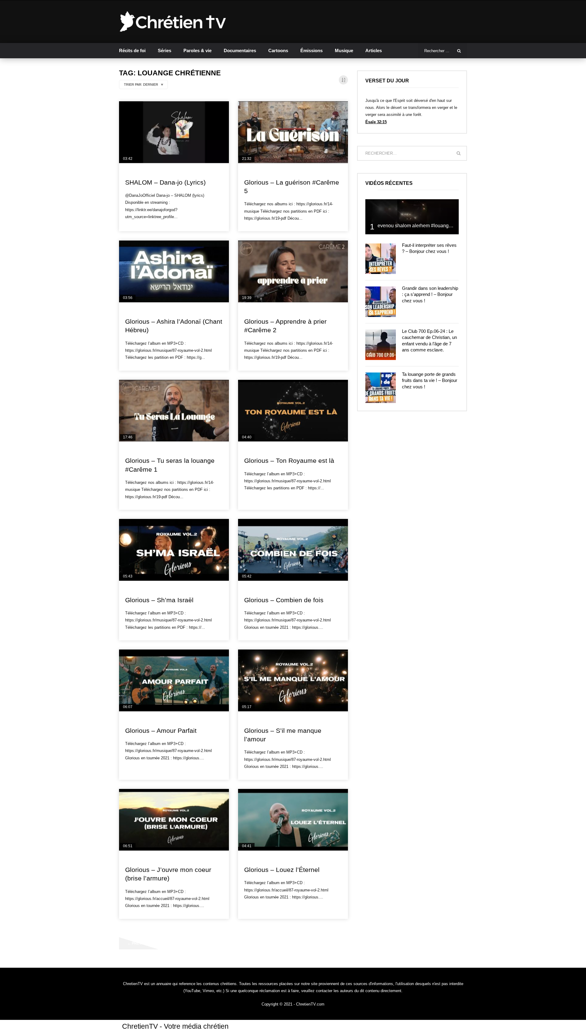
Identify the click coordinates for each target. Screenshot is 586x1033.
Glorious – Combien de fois (284, 599)
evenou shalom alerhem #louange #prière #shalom (433, 225)
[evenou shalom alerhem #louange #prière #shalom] (412, 216)
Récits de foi (132, 50)
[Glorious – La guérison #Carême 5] (293, 132)
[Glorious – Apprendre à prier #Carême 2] (293, 271)
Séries (164, 50)
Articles (373, 50)
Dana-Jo (133, 172)
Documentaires (240, 50)
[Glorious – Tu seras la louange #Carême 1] (174, 411)
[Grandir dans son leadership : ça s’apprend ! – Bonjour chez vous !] (380, 301)
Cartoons (278, 50)
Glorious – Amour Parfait (161, 730)
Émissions (311, 50)
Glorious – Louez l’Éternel (282, 869)
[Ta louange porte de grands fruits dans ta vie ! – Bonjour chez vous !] (380, 388)
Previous (139, 943)
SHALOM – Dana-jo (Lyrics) (165, 182)
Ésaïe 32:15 (376, 122)
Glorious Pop (258, 172)
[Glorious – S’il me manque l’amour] (293, 680)
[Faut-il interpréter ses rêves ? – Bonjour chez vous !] (380, 258)
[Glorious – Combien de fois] (293, 550)
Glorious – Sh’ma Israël (159, 599)
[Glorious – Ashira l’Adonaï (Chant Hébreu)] (174, 271)
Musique (344, 50)
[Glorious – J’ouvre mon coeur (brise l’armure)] (174, 820)
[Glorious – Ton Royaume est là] (293, 411)
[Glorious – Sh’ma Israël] (174, 550)
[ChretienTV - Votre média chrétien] (173, 21)
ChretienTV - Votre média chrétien (175, 1026)
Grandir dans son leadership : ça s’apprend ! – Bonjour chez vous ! (430, 294)
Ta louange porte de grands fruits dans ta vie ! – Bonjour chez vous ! (429, 380)
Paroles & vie (197, 50)
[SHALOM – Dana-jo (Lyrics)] (174, 132)
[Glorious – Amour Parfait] (174, 680)
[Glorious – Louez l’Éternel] (293, 820)
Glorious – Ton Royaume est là (289, 460)
